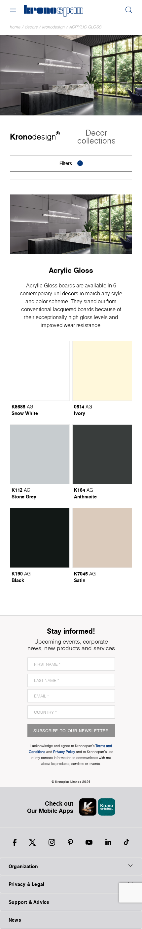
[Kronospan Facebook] (15, 842)
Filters (70, 163)
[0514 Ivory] (102, 371)
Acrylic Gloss (85, 27)
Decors (31, 27)
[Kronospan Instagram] (52, 842)
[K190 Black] (40, 538)
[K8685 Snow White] (40, 371)
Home (15, 27)
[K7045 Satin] (102, 538)
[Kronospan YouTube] (89, 842)
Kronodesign (53, 27)
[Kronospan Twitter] (32, 842)
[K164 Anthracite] (102, 454)
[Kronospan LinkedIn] (108, 842)
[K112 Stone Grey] (40, 454)
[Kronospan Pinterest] (70, 842)
